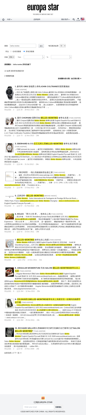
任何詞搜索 (16, 51)
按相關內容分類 (64, 78)
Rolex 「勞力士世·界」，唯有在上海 (34, 214)
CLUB (78, 20)
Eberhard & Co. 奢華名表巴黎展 (47, 143)
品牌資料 (37, 19)
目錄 (6, 57)
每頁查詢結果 (53, 46)
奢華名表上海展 (33, 239)
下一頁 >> (18, 353)
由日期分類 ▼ (76, 78)
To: (48, 57)
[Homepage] (3, 19)
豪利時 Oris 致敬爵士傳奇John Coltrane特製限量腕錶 (43, 86)
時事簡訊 (58, 407)
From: (20, 57)
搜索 (6, 46)
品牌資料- (30, 195)
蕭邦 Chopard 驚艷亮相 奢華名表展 (42, 117)
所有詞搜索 (29, 51)
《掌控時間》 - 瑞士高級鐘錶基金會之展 (35, 172)
